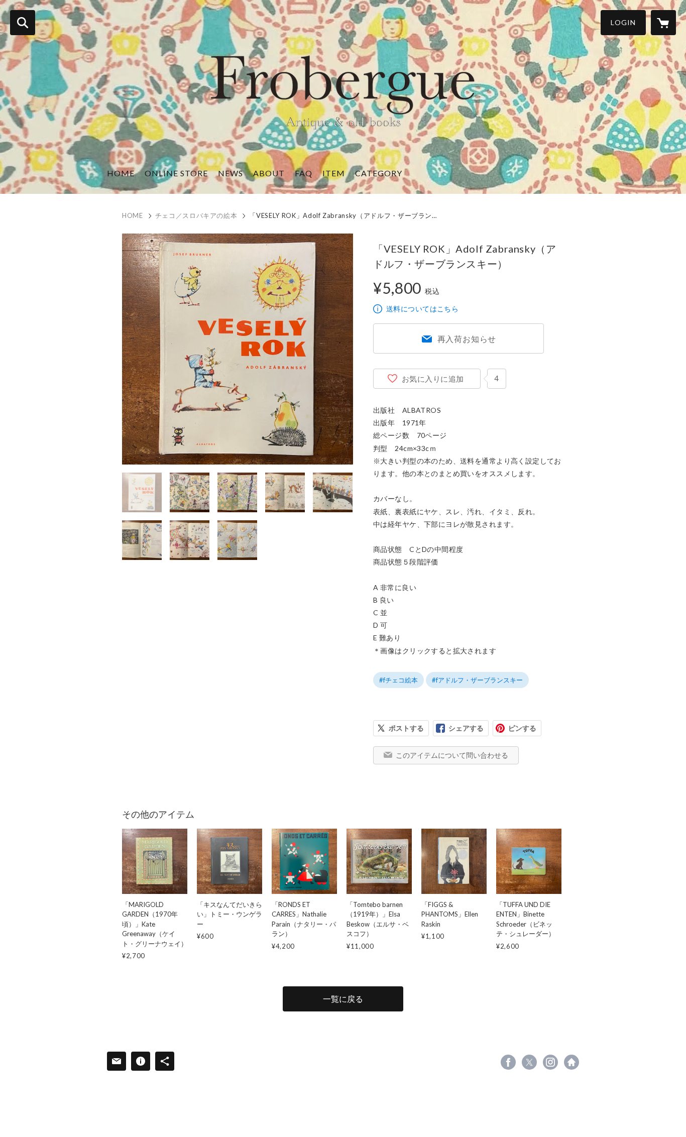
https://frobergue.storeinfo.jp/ (571, 1062)
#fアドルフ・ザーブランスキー (477, 680)
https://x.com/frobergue (529, 1062)
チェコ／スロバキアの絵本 (196, 215)
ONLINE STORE (176, 173)
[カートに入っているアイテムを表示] (663, 22)
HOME (121, 173)
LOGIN (623, 22)
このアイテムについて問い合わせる (452, 755)
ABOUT (269, 173)
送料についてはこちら (422, 308)
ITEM (333, 173)
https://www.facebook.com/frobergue (508, 1062)
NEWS (230, 173)
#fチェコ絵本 (398, 680)
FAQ (303, 173)
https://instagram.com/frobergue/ (550, 1062)
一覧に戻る (343, 998)
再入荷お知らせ (467, 339)
